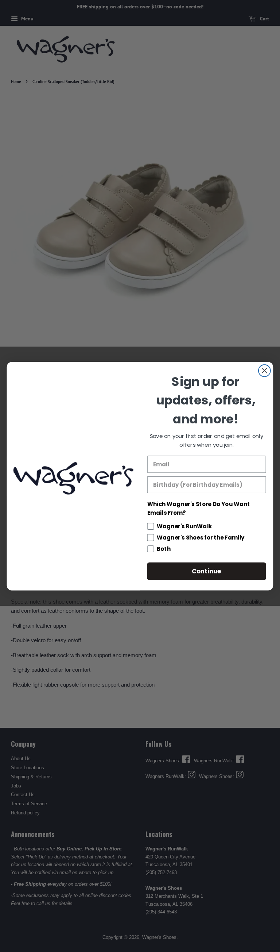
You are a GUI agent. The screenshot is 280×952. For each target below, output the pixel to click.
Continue (206, 571)
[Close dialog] (264, 370)
